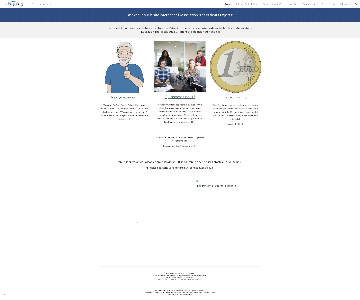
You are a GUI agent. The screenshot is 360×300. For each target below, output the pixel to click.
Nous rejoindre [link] (292, 4)
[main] (180, 14)
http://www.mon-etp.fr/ (185, 146)
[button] (356, 4)
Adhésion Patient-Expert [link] (247, 4)
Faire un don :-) (235, 97)
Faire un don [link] (346, 4)
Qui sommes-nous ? (180, 97)
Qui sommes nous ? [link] (272, 4)
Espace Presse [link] (329, 4)
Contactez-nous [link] (310, 4)
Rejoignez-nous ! (124, 97)
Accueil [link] (228, 4)
